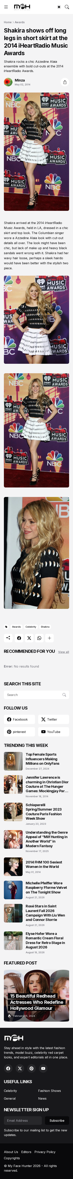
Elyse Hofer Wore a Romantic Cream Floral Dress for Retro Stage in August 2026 (45, 940)
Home (8, 22)
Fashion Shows (49, 1091)
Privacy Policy (44, 1152)
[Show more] (49, 638)
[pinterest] (31, 1068)
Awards (20, 22)
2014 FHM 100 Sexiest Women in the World (44, 864)
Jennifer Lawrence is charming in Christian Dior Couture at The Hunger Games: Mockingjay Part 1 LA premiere (47, 784)
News (42, 1098)
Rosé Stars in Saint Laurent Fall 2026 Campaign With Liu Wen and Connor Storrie (45, 913)
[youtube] (43, 1068)
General (10, 1098)
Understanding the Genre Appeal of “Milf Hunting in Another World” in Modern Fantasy (47, 839)
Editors (26, 1152)
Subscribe (57, 1120)
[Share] (65, 82)
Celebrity (31, 626)
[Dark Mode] (59, 7)
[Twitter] (29, 638)
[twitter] (20, 1068)
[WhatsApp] (39, 638)
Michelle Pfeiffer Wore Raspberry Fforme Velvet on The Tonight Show (46, 887)
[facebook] (8, 1068)
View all (63, 652)
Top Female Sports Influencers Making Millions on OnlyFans (42, 758)
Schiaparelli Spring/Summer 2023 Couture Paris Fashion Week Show (44, 811)
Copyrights (12, 1158)
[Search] (67, 7)
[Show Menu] (6, 7)
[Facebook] (19, 638)
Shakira (45, 626)
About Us (11, 1152)
